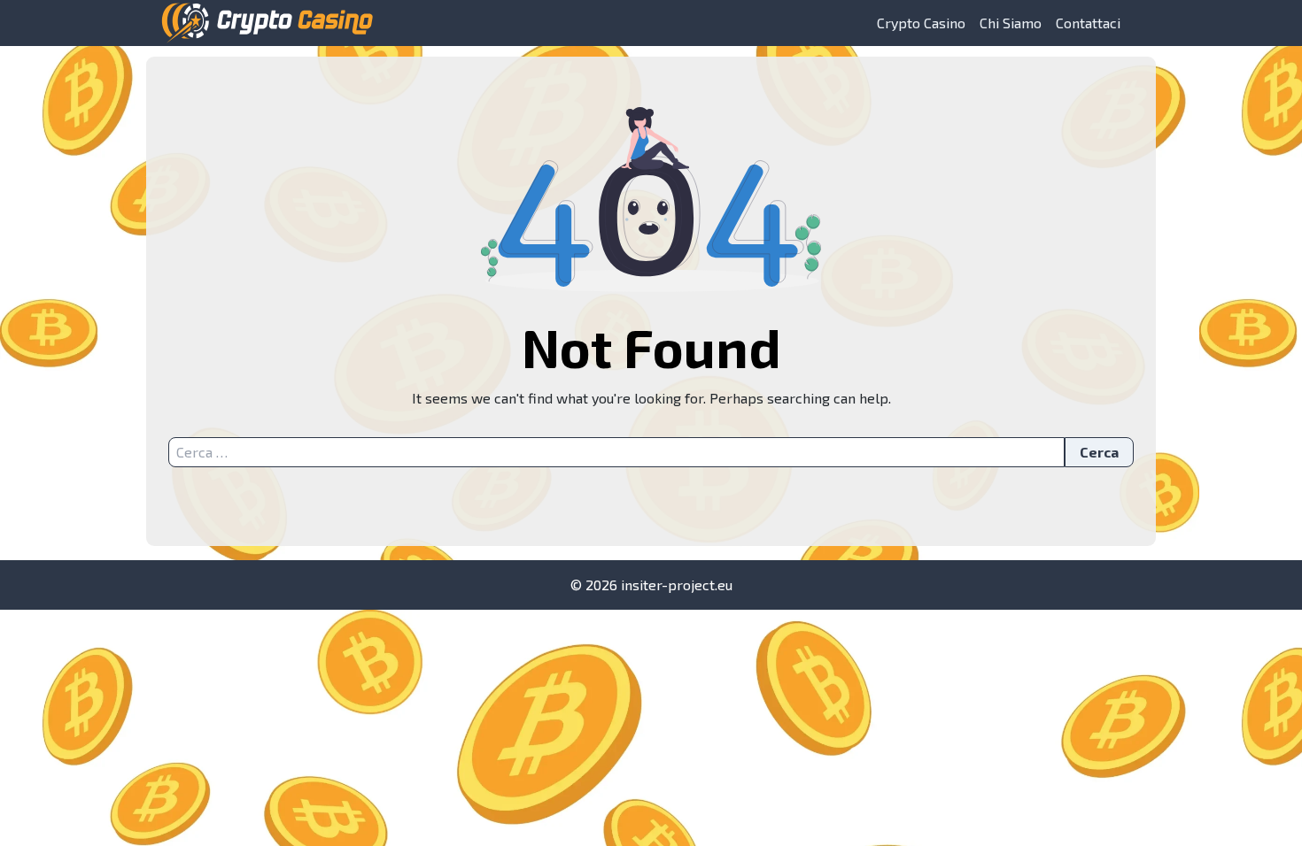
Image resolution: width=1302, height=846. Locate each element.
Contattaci (1088, 22)
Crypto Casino (921, 22)
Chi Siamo (1011, 22)
